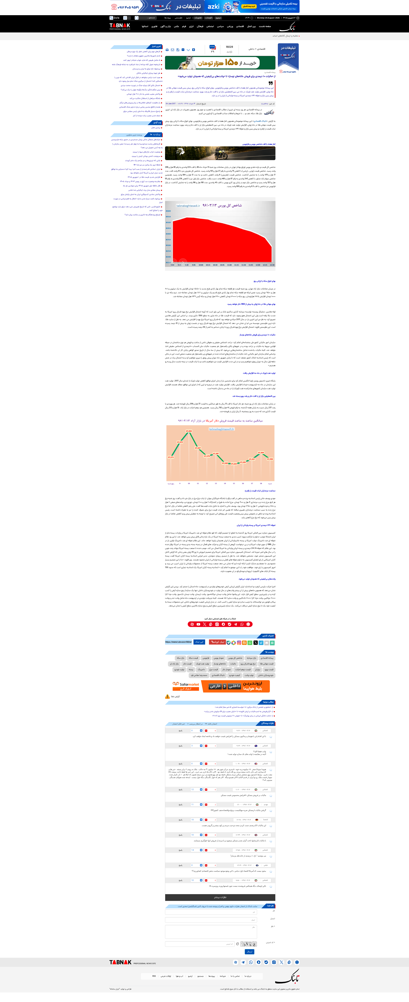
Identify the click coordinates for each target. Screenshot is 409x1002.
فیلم (184, 26)
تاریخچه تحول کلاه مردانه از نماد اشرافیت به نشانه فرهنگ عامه (136, 64)
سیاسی (220, 26)
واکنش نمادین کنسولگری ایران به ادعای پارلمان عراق (140, 194)
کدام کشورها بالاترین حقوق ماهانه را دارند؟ (143, 56)
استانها (145, 26)
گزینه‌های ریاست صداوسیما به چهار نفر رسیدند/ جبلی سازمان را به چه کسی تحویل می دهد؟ (137, 146)
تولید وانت (249, 675)
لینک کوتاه (219, 642)
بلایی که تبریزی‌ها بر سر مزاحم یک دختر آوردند (142, 160)
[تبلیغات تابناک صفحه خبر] (288, 59)
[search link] (137, 18)
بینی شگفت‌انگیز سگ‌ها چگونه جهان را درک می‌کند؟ (140, 90)
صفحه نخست (265, 26)
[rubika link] (248, 624)
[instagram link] (217, 624)
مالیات (233, 663)
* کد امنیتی (270, 942)
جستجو (200, 976)
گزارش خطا (175, 696)
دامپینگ (201, 669)
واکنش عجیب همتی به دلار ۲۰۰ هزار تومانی (143, 94)
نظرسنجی (178, 17)
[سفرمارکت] (220, 686)
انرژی (191, 26)
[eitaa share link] (244, 643)
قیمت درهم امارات (243, 669)
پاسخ (180, 730)
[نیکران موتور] (220, 153)
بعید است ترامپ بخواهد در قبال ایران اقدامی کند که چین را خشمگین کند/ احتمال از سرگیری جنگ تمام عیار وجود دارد (138, 79)
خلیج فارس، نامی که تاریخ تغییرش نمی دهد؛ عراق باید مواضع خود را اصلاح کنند (137, 208)
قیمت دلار (187, 663)
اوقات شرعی (166, 976)
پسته (191, 669)
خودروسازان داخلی (265, 675)
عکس (176, 26)
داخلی (251, 49)
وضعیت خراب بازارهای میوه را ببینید (146, 152)
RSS (154, 976)
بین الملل (251, 26)
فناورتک (198, 17)
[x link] (205, 624)
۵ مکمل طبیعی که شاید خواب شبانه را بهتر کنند (141, 60)
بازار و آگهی (165, 26)
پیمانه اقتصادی (267, 658)
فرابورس (206, 658)
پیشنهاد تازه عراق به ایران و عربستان (146, 69)
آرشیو (188, 17)
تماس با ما (235, 976)
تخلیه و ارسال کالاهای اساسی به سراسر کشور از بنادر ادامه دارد (269, 36)
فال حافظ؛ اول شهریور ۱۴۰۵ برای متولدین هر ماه (141, 186)
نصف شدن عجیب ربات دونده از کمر (146, 115)
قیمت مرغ (213, 669)
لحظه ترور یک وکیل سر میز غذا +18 (147, 165)
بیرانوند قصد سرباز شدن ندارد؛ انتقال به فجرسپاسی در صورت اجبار (138, 200)
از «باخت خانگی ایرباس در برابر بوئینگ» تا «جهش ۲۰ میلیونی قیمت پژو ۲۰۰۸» (242, 716)
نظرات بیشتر (220, 897)
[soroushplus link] (223, 624)
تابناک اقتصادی (260, 121)
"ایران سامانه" (114, 989)
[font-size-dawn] (183, 49)
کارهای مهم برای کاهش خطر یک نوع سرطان (143, 51)
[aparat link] (192, 624)
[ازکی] (252, 6)
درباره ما (248, 976)
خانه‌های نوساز (220, 663)
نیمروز (218, 17)
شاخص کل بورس (235, 658)
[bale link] (230, 624)
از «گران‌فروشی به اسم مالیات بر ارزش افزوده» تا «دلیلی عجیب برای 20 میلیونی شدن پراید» (238, 711)
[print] (167, 49)
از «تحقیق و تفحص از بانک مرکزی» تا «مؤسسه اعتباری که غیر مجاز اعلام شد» (244, 707)
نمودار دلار (226, 669)
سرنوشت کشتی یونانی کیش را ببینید (146, 156)
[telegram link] (236, 624)
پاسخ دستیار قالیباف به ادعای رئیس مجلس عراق (141, 111)
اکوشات (208, 17)
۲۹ (212, 52)
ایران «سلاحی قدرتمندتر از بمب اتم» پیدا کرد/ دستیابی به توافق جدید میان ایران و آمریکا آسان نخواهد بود (137, 171)
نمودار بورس (219, 658)
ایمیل (272, 918)
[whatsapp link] (242, 624)
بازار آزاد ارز (174, 663)
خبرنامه (223, 976)
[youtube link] (198, 624)
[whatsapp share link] (249, 643)
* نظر (273, 926)
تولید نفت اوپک (202, 663)
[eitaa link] (211, 624)
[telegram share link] (261, 643)
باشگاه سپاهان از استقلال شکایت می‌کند (145, 98)
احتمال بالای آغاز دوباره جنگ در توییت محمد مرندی (140, 85)
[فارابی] (220, 63)
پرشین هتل (155, 127)
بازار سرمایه (251, 658)
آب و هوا (179, 976)
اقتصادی (240, 26)
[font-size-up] (193, 49)
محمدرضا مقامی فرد (199, 675)
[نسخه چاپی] (272, 643)
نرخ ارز (257, 669)
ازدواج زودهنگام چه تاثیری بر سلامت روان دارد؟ (142, 214)
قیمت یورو (269, 669)
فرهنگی (200, 26)
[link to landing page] (288, 26)
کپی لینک (199, 642)
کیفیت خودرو (234, 675)
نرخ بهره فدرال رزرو (248, 663)
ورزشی (230, 26)
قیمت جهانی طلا (266, 663)
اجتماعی (210, 26)
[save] (178, 50)
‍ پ (188, 49)
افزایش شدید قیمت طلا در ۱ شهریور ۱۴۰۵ (144, 177)
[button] (183, 262)
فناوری (154, 26)
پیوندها (167, 17)
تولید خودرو (179, 669)
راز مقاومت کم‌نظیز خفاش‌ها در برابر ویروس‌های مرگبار (140, 102)
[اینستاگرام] (238, 642)
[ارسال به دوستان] (266, 643)
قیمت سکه (193, 658)
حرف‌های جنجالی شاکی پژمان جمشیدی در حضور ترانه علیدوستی (135, 139)
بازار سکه (180, 658)
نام (274, 910)
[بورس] (220, 234)
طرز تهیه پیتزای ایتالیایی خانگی (148, 73)
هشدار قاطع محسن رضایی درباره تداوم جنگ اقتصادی (139, 107)
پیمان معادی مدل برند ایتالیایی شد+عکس (144, 190)
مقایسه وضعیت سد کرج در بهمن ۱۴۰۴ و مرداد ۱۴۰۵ (140, 181)
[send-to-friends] (172, 49)
